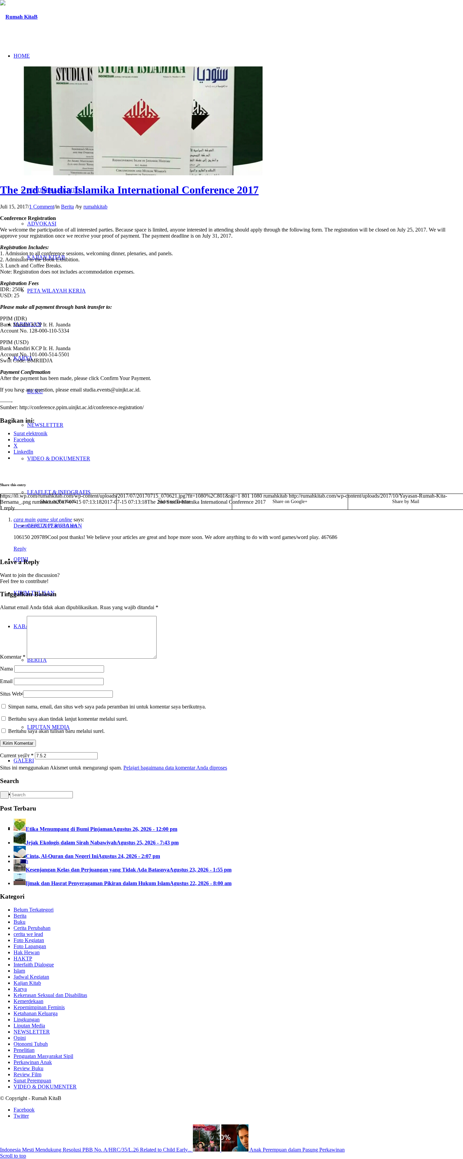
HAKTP (23, 958)
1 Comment (41, 206)
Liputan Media (29, 1025)
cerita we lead (28, 934)
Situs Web (11, 694)
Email (6, 681)
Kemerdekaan (28, 1001)
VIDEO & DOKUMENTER (45, 1087)
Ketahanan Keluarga (36, 1013)
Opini (20, 1038)
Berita (67, 206)
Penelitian (24, 1050)
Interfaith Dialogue (34, 964)
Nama (6, 669)
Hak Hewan (27, 952)
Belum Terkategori (34, 910)
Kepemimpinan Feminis (39, 1007)
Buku (19, 922)
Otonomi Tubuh (31, 1044)
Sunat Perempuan (32, 1080)
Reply (20, 549)
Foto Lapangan (30, 946)
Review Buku (28, 1068)
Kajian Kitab (27, 983)
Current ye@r (17, 755)
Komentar (12, 657)
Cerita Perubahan (32, 928)
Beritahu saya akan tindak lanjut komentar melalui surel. (68, 719)
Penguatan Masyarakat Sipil (43, 1056)
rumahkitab (95, 206)
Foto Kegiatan (29, 940)
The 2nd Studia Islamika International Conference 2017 (129, 190)
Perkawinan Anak (33, 1062)
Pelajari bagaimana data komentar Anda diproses (175, 768)
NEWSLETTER (32, 1032)
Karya (20, 989)
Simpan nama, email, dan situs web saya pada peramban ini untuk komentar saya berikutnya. (107, 707)
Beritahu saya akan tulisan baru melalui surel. (56, 731)
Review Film (27, 1074)
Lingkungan (27, 1019)
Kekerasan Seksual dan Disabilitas (50, 995)
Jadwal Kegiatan (31, 977)
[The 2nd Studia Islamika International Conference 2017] (143, 173)
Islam (19, 971)
